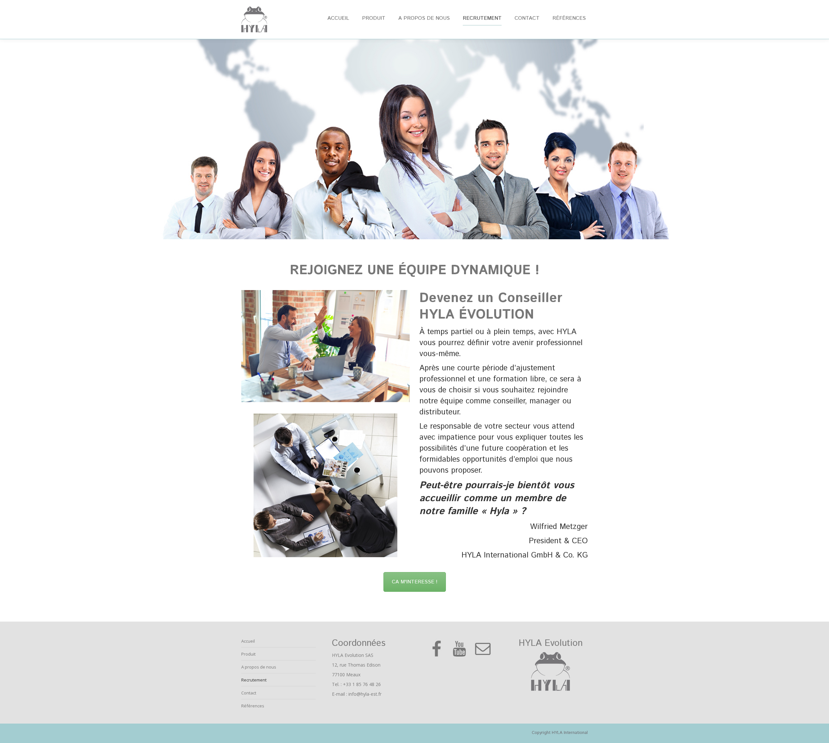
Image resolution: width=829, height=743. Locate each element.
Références (252, 706)
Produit (248, 654)
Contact (248, 693)
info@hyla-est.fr (364, 694)
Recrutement (254, 680)
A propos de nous (258, 667)
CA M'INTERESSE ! (414, 582)
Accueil (248, 641)
